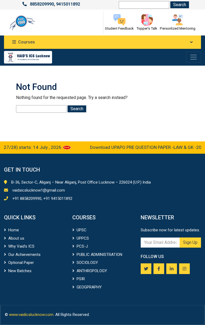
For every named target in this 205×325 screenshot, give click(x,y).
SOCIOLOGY (87, 262)
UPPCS (83, 238)
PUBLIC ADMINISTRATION (99, 254)
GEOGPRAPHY (89, 287)
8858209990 (42, 4)
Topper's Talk (146, 28)
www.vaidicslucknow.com (31, 314)
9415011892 (68, 4)
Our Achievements (24, 254)
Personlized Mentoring (177, 28)
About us (16, 238)
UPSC (81, 230)
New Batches (19, 270)
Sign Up (190, 242)
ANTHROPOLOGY (92, 270)
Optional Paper (21, 262)
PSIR (81, 278)
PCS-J (82, 246)
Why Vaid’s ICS (21, 246)
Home (13, 230)
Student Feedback (119, 28)
